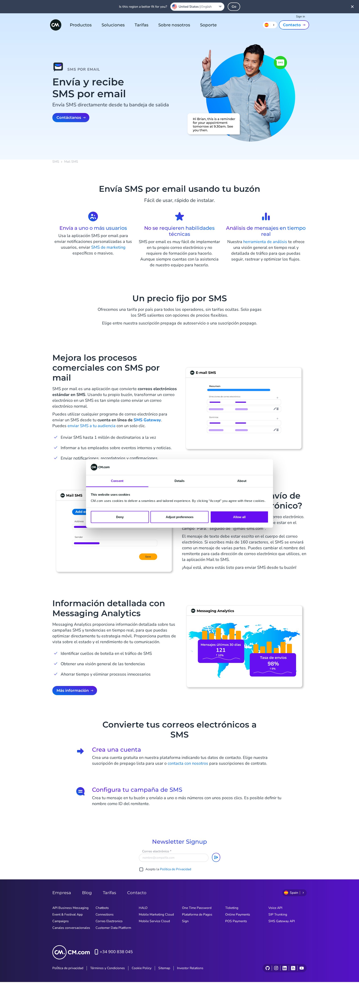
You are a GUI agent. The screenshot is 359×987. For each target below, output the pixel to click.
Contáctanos (69, 117)
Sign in (300, 16)
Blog (87, 892)
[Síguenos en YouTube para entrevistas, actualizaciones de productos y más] (301, 968)
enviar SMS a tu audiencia (92, 426)
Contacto (292, 25)
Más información (73, 690)
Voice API (275, 908)
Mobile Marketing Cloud (156, 914)
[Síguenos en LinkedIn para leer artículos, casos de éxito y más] (284, 968)
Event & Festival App (67, 914)
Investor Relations (190, 968)
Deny (120, 517)
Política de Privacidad (175, 869)
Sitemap (164, 968)
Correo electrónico (156, 851)
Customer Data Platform (113, 928)
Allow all (239, 517)
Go (234, 7)
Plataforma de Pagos (197, 914)
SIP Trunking (277, 914)
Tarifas (141, 24)
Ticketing (231, 908)
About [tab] (241, 481)
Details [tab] (180, 481)
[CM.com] (55, 25)
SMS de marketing (108, 247)
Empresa (61, 892)
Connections (105, 914)
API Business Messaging (70, 908)
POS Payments (236, 921)
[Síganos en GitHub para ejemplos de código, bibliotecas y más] (267, 968)
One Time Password (196, 908)
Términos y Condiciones (107, 968)
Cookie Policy (141, 968)
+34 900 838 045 (116, 952)
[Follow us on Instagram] (276, 968)
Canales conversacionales (71, 928)
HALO (143, 908)
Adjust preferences (179, 517)
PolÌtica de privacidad (67, 968)
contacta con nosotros (188, 763)
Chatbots (102, 908)
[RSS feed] (293, 968)
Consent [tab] (117, 481)
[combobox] (197, 6)
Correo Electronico (109, 921)
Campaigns (60, 921)
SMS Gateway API (281, 921)
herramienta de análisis (265, 242)
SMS (55, 162)
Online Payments (237, 914)
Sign (185, 921)
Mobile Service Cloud (154, 921)
